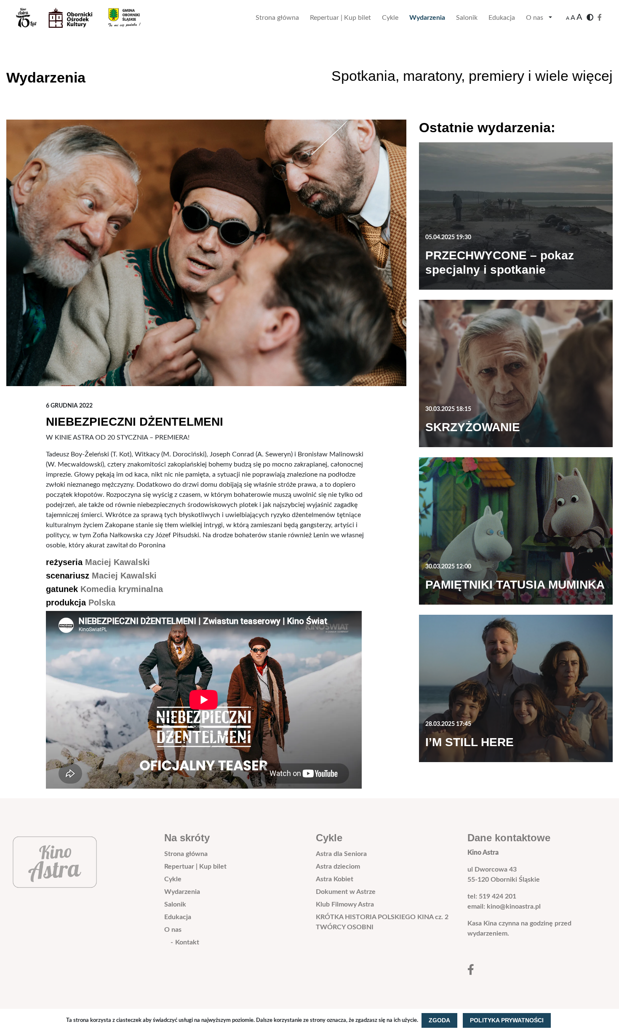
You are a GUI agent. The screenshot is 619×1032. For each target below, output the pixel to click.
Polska (101, 602)
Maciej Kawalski (117, 562)
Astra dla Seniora (341, 854)
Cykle (390, 17)
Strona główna (277, 17)
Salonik (467, 17)
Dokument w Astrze (346, 891)
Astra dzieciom (338, 866)
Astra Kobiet (334, 879)
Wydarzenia (427, 17)
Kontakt (187, 942)
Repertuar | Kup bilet (340, 17)
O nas (534, 17)
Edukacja (501, 17)
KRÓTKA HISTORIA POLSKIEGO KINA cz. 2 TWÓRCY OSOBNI (382, 922)
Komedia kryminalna (121, 589)
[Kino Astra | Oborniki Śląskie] (85, 17)
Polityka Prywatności (507, 1020)
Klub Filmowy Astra (345, 904)
